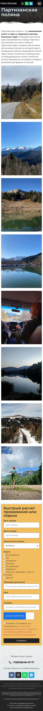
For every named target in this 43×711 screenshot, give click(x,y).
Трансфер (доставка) (14, 582)
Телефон (8, 603)
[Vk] (12, 675)
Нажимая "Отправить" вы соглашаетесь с (20, 629)
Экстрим (10, 563)
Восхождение (12, 555)
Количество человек (14, 542)
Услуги (7, 552)
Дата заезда (10, 521)
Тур (7, 558)
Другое (9, 577)
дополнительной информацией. (20, 634)
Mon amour (9, 3)
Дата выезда (10, 531)
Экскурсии (11, 560)
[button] (39, 3)
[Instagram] (22, 3)
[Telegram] (31, 3)
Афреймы (11, 569)
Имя (6, 593)
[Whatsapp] (27, 3)
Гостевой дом (12, 566)
